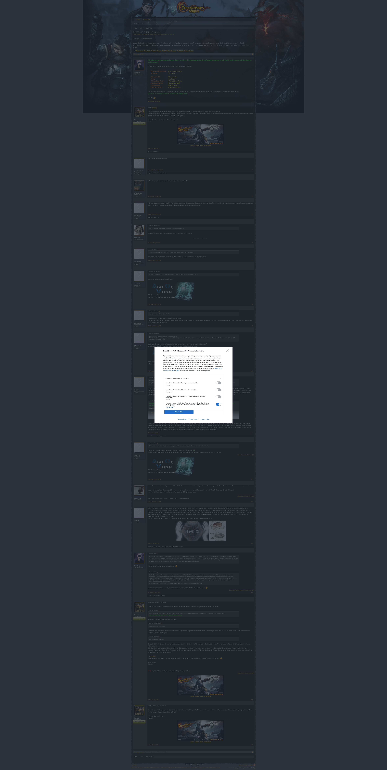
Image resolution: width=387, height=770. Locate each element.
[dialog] (193, 385)
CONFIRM (179, 412)
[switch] (218, 382)
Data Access (193, 419)
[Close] (228, 351)
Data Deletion (182, 419)
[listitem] (193, 378)
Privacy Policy (205, 419)
